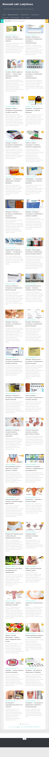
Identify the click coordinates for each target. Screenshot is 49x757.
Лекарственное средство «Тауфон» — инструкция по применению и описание (13, 252)
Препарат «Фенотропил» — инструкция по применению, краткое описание (33, 324)
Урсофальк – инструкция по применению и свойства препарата (33, 110)
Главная (4, 14)
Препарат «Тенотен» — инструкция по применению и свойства (14, 39)
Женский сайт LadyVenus (17, 4)
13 (33, 726)
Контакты (27, 17)
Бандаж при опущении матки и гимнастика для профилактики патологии (14, 536)
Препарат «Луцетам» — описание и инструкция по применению (13, 324)
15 (38, 726)
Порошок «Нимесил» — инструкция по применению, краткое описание (13, 288)
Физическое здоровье (10, 35)
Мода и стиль (5, 17)
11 (28, 726)
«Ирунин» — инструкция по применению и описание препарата (13, 181)
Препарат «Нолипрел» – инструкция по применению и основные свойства (34, 214)
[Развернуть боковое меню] (2, 21)
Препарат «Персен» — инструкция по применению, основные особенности (13, 145)
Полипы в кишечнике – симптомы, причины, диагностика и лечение (32, 432)
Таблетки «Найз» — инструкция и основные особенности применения (33, 145)
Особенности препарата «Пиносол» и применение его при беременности (34, 468)
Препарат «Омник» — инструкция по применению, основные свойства (13, 110)
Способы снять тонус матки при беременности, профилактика (13, 570)
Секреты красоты (35, 14)
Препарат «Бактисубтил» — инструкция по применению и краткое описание (34, 361)
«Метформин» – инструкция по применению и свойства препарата (33, 181)
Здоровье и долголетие (13, 14)
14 (35, 726)
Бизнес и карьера (15, 17)
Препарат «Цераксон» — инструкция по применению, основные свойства (13, 361)
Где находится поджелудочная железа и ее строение (13, 705)
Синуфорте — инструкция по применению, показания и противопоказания (34, 705)
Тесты (22, 17)
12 (31, 726)
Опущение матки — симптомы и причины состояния (31, 536)
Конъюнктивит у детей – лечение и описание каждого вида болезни (14, 501)
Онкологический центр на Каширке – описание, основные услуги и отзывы (33, 288)
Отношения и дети (25, 14)
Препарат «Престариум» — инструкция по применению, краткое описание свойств (33, 252)
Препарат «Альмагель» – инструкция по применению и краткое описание (14, 397)
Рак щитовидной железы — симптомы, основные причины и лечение (13, 468)
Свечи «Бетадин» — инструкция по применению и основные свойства (34, 397)
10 (26, 726)
